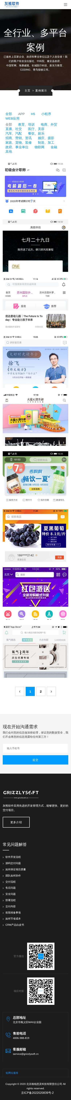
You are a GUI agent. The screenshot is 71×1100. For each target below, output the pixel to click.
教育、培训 (26, 124)
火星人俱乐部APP (35, 416)
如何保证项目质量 (15, 869)
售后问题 (10, 887)
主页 (27, 90)
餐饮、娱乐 (36, 133)
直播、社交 (13, 129)
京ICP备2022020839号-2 (37, 1092)
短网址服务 (12, 1072)
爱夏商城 (35, 590)
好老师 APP (35, 358)
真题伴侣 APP (35, 242)
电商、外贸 (49, 124)
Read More (33, 191)
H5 (33, 114)
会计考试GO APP (35, 184)
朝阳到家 (35, 532)
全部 (8, 114)
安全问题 (10, 894)
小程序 (46, 114)
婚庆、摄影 (46, 138)
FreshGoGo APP (35, 474)
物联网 (39, 147)
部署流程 (10, 900)
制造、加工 (46, 142)
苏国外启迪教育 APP (35, 300)
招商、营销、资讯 (18, 138)
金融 (54, 147)
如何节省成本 (13, 918)
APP (21, 114)
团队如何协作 (13, 875)
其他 (8, 151)
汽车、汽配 (13, 133)
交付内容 (10, 906)
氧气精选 (35, 648)
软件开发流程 (13, 856)
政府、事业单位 (16, 147)
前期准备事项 (13, 912)
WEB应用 (12, 118)
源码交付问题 (13, 863)
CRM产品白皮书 (14, 924)
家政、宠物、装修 (18, 142)
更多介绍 (16, 822)
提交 (35, 759)
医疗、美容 (36, 129)
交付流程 (10, 881)
